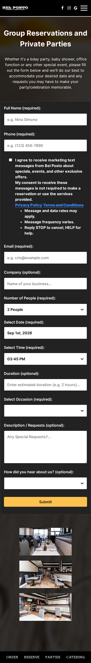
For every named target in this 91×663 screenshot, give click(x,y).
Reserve (31, 657)
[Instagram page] (69, 8)
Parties (52, 657)
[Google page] (75, 8)
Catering (75, 657)
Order (12, 657)
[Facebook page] (62, 8)
